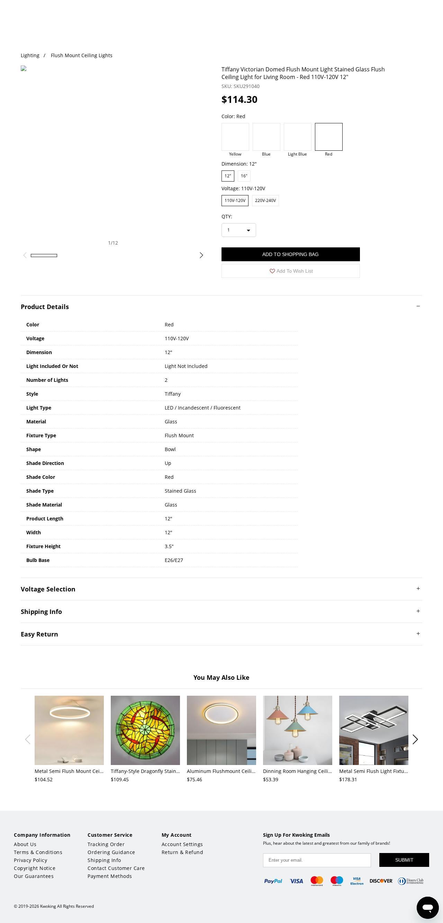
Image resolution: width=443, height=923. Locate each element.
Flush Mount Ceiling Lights (81, 55)
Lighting (30, 55)
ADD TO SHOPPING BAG (290, 254)
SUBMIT (404, 860)
